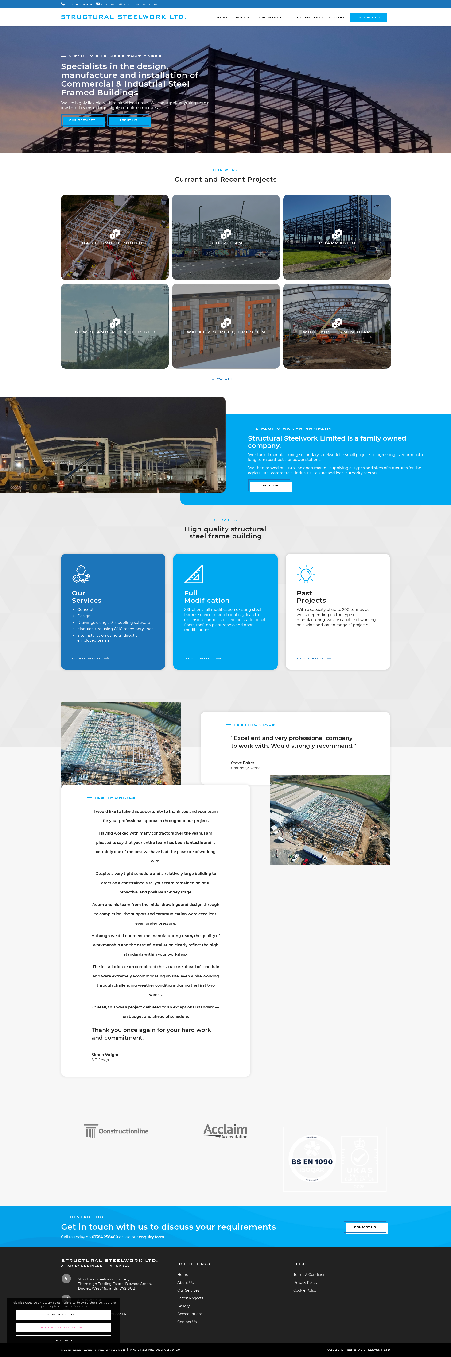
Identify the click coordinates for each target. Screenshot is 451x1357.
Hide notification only (63, 1327)
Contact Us (187, 1321)
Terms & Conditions (310, 1274)
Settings (63, 1340)
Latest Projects (190, 1298)
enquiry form (151, 1237)
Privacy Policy (305, 1282)
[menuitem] (222, 17)
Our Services (188, 1290)
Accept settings (63, 1314)
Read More (87, 658)
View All (222, 379)
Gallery (183, 1306)
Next (372, 741)
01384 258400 (79, 4)
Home (182, 1274)
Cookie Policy (305, 1290)
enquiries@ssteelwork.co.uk (129, 4)
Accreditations (189, 1313)
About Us (185, 1282)
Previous (218, 741)
